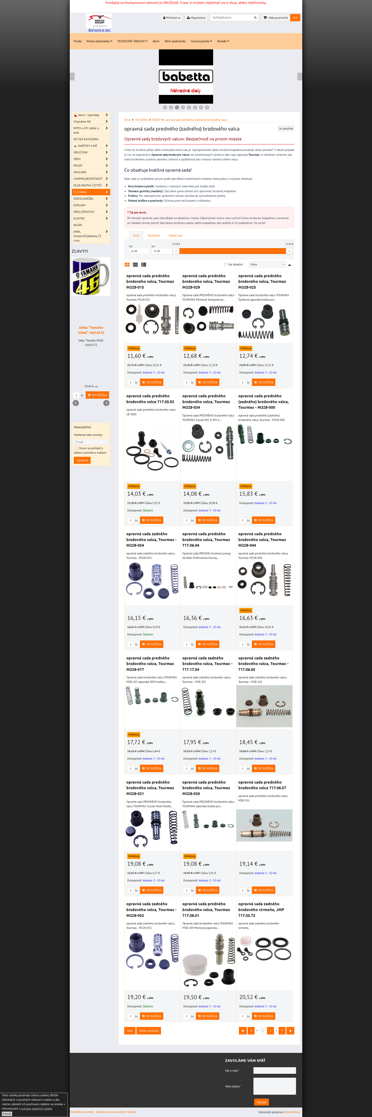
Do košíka (153, 382)
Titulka (77, 41)
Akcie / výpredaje (88, 115)
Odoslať (261, 1102)
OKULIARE (79, 172)
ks (136, 382)
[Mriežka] (127, 266)
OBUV (77, 159)
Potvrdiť (7, 1113)
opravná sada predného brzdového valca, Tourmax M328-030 (206, 788)
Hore (130, 1031)
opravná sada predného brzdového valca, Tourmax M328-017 (150, 663)
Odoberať (82, 460)
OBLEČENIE (80, 152)
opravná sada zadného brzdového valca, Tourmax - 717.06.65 (263, 663)
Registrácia (198, 18)
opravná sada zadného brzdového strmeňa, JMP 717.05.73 (261, 909)
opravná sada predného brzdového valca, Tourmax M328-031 (150, 788)
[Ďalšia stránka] (290, 1030)
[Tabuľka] (144, 266)
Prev (76, 403)
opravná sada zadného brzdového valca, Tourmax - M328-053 (151, 909)
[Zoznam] (135, 266)
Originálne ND (82, 121)
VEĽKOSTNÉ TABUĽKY (131, 41)
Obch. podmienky (175, 41)
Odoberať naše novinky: (88, 435)
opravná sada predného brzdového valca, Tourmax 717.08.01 (206, 909)
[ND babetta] (186, 102)
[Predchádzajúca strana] (243, 1030)
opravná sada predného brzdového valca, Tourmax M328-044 (262, 539)
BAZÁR (77, 225)
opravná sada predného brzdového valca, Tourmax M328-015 (150, 281)
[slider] (176, 251)
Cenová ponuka (200, 41)
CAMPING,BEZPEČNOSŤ (87, 179)
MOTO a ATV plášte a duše (86, 130)
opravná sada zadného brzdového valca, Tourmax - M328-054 (151, 539)
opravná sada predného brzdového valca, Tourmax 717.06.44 (206, 539)
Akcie (156, 41)
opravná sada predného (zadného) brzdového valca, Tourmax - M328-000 (263, 401)
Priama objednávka (98, 41)
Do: (153, 246)
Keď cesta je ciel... (99, 30)
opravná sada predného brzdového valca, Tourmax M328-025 (262, 281)
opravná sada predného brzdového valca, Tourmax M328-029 (206, 281)
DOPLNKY (79, 205)
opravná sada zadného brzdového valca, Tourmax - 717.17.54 (207, 663)
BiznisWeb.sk (292, 1112)
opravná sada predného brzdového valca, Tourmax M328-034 (206, 401)
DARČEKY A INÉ (87, 146)
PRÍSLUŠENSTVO (83, 212)
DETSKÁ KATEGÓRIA (85, 139)
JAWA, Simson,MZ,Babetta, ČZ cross (87, 236)
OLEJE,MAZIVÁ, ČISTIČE (87, 185)
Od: (131, 246)
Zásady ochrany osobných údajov (116, 1112)
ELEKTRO (79, 218)
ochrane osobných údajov (36, 1108)
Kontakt (221, 41)
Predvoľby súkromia (81, 1112)
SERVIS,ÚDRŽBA (83, 199)
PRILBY (77, 165)
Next (106, 403)
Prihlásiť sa (172, 18)
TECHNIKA (79, 192)
